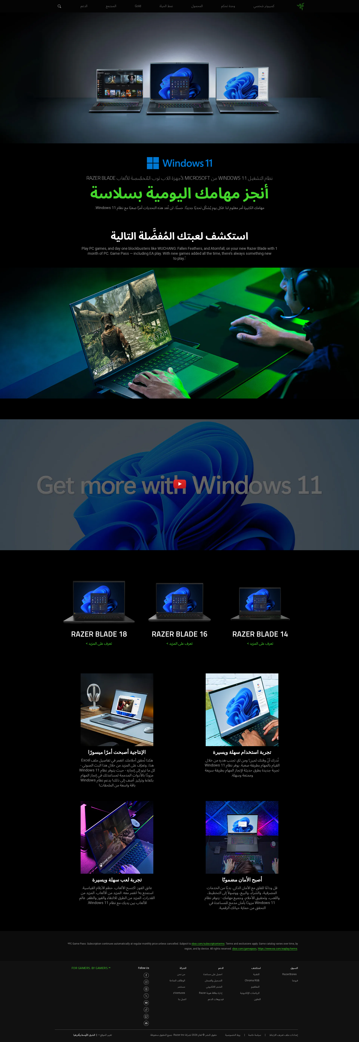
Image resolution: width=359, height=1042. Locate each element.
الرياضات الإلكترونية (249, 993)
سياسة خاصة (254, 1034)
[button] (59, 6)
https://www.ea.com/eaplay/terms (277, 948)
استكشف (256, 968)
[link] (300, 6)
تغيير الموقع (105, 1034)
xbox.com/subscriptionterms (208, 943)
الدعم (221, 968)
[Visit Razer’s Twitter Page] (146, 996)
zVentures (179, 993)
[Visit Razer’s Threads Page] (146, 989)
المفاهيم (255, 986)
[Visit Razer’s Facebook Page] (146, 975)
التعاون (257, 999)
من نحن (181, 974)
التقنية (256, 974)
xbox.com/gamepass (244, 948)
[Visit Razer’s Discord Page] (146, 1023)
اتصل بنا (182, 999)
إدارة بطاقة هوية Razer (210, 993)
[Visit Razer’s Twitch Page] (146, 1016)
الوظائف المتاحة (177, 980)
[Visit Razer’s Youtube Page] (146, 1003)
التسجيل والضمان (213, 980)
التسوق (294, 968)
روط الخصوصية (232, 1034)
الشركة (183, 968)
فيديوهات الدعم (216, 999)
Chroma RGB (252, 980)
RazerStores (289, 974)
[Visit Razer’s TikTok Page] (146, 1009)
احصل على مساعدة (212, 974)
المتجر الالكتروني (214, 986)
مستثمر (181, 986)
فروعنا (295, 980)
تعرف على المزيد (260, 643)
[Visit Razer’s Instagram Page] (146, 982)
